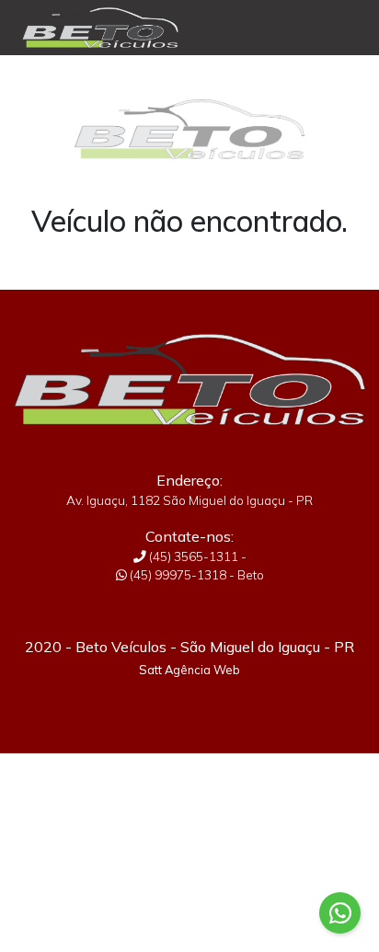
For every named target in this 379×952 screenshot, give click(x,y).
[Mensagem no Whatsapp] (340, 913)
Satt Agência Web (189, 669)
